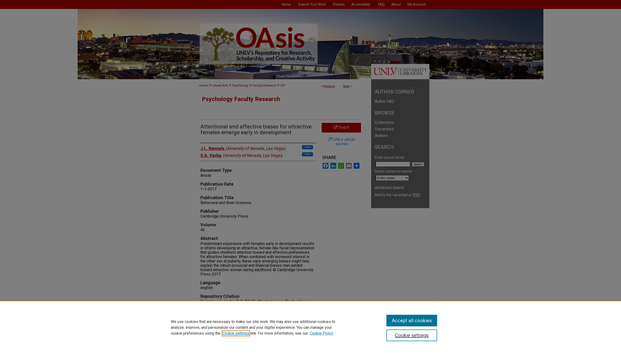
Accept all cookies (412, 320)
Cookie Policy (321, 333)
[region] (310, 327)
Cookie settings (235, 333)
